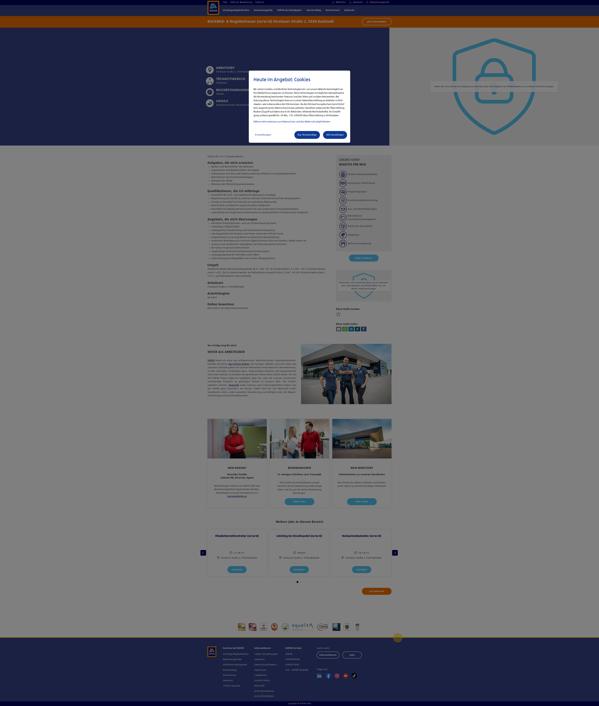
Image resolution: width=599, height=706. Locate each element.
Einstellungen (263, 135)
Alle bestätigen (335, 135)
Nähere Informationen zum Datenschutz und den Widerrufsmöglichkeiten (291, 122)
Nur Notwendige (307, 135)
